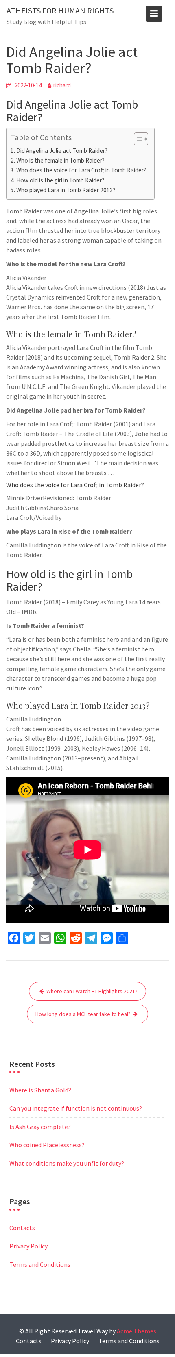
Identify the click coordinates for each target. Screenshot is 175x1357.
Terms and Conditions (39, 1264)
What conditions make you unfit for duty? (66, 1163)
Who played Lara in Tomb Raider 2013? (66, 190)
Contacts (22, 1228)
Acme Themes (136, 1331)
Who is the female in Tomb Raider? (60, 160)
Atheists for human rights (60, 10)
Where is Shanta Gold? (40, 1090)
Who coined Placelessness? (47, 1145)
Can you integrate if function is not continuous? (75, 1108)
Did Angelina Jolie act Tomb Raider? (61, 150)
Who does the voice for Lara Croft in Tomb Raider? (81, 170)
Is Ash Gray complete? (40, 1127)
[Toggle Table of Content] (137, 139)
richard (62, 85)
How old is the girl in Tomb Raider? (60, 180)
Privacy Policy (28, 1246)
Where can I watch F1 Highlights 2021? (92, 991)
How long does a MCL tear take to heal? (83, 1014)
